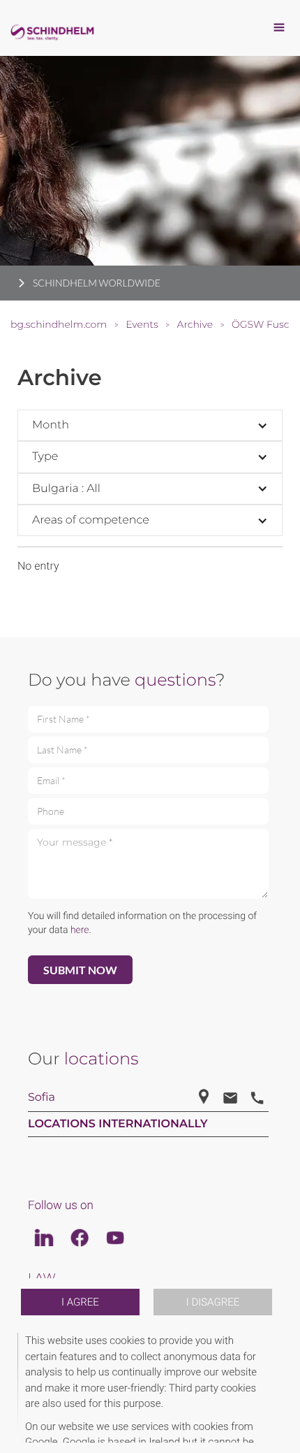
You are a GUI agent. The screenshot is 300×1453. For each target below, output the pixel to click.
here (79, 930)
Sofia (41, 1097)
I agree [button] (80, 1302)
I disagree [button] (212, 1302)
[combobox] (150, 425)
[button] (280, 1388)
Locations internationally (118, 1124)
